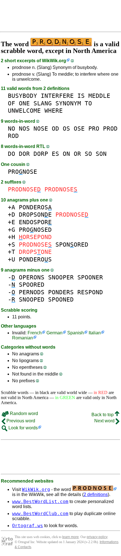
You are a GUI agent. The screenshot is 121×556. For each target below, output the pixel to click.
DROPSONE (35, 214)
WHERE (53, 110)
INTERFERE (57, 95)
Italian (95, 332)
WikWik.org (54, 60)
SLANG (42, 103)
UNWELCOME (24, 110)
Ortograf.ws (27, 525)
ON (66, 153)
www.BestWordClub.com (40, 513)
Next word (105, 420)
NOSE (40, 128)
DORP (40, 153)
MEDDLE (99, 95)
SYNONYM (68, 103)
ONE (24, 103)
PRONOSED (35, 229)
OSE (79, 128)
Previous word (20, 420)
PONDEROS (35, 207)
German (54, 332)
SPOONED (61, 299)
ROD (13, 135)
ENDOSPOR (35, 222)
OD (55, 128)
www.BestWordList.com (40, 501)
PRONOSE (22, 171)
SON (101, 153)
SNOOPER (61, 277)
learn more (70, 537)
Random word (23, 413)
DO (11, 153)
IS (81, 95)
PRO (93, 128)
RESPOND (90, 292)
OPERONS (31, 277)
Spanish (75, 332)
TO (88, 103)
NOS (24, 128)
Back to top (103, 414)
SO (88, 153)
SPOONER (90, 277)
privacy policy (97, 537)
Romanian (22, 337)
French (35, 332)
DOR (24, 153)
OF (11, 103)
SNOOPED (31, 299)
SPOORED (31, 284)
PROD (110, 128)
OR (77, 153)
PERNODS (31, 292)
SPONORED (71, 244)
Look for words (22, 427)
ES (55, 153)
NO (11, 128)
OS (66, 128)
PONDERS (61, 292)
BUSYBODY (22, 95)
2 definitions (96, 494)
